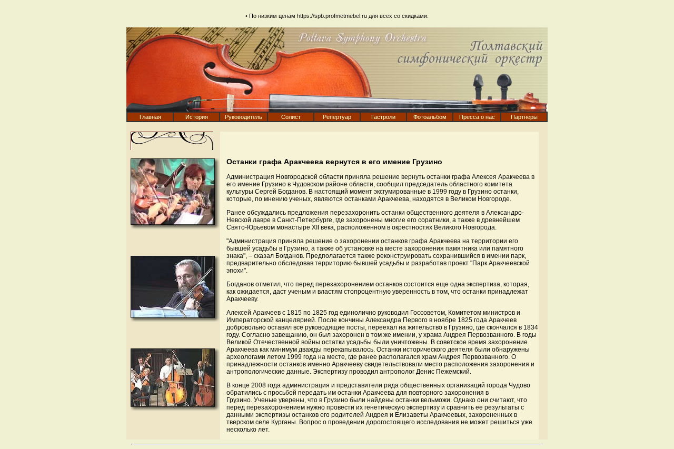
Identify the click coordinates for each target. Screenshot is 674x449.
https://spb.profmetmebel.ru (332, 16)
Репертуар (337, 117)
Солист (291, 117)
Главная (150, 117)
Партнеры (524, 117)
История (196, 117)
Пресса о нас (477, 117)
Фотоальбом (430, 117)
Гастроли (383, 117)
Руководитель (243, 117)
